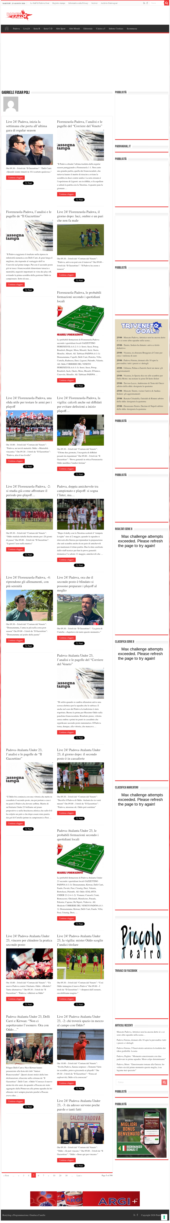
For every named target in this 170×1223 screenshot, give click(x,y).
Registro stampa (58, 3)
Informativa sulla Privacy (78, 3)
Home (6, 28)
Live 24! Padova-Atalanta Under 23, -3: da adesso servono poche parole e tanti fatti (78, 1104)
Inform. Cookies (116, 28)
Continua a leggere (15, 177)
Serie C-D (48, 28)
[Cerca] (166, 2)
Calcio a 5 (100, 28)
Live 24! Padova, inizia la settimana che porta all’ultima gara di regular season (26, 125)
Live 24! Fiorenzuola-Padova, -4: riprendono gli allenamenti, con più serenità (28, 581)
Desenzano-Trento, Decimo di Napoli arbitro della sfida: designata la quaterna (140, 407)
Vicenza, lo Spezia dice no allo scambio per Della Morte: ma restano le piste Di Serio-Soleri (140, 377)
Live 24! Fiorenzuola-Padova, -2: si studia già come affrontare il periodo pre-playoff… (28, 490)
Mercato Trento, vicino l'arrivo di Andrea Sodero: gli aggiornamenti (138, 392)
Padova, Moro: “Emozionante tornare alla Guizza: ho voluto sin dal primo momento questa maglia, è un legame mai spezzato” (140, 1067)
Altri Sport (60, 28)
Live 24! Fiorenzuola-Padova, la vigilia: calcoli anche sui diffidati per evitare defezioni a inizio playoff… (79, 404)
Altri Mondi (74, 28)
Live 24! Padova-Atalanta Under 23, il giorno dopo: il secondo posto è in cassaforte (78, 754)
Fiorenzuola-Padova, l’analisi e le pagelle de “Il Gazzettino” (28, 213)
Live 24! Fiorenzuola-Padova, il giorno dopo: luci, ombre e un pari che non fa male (80, 216)
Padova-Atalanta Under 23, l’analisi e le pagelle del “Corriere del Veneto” (80, 659)
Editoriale (88, 28)
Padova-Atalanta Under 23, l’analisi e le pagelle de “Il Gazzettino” (24, 754)
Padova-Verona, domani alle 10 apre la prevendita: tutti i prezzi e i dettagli (137, 362)
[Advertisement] (85, 64)
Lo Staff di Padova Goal (39, 3)
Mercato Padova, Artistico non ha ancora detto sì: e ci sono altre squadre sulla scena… (141, 339)
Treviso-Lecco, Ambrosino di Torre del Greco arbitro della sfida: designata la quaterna (140, 385)
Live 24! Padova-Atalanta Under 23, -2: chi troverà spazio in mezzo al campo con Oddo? (80, 1020)
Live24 (26, 28)
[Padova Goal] (24, 15)
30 (66, 1175)
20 (60, 1175)
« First (6, 1175)
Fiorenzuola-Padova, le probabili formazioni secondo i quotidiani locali (79, 296)
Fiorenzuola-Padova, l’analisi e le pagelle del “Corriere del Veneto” (79, 123)
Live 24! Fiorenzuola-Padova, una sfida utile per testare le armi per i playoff (29, 402)
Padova (16, 28)
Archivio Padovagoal (109, 3)
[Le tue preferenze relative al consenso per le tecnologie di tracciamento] (164, 1217)
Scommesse (132, 28)
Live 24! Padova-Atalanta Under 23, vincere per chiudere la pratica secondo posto (29, 940)
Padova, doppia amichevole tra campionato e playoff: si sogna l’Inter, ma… (77, 490)
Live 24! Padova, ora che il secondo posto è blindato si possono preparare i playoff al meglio (77, 583)
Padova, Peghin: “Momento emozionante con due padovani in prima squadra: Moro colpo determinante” (141, 1058)
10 (54, 1175)
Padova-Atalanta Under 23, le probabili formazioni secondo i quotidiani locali (78, 834)
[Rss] (144, 3)
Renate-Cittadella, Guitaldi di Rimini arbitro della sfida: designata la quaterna (140, 400)
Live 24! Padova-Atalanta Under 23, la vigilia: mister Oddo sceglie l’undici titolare (80, 940)
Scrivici (94, 3)
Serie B (37, 28)
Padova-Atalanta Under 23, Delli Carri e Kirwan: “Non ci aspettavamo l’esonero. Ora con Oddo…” (28, 1023)
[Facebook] (147, 3)
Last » (79, 1175)
